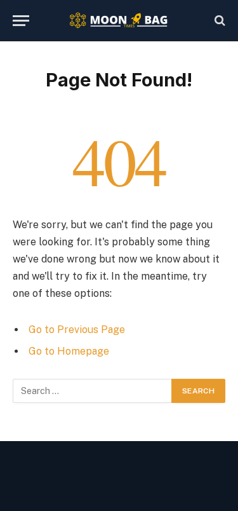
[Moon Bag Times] (119, 20)
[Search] (218, 20)
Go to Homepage (69, 351)
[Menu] (21, 20)
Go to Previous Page (77, 330)
